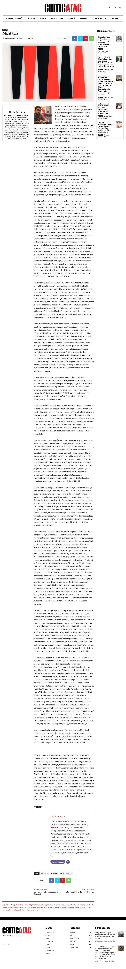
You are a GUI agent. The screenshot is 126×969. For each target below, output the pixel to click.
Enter (5, 30)
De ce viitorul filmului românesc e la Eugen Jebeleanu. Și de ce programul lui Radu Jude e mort (106, 62)
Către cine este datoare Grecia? (80, 892)
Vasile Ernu (98, 941)
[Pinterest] (85, 38)
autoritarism (45, 873)
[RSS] (115, 7)
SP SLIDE (69, 873)
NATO (61, 873)
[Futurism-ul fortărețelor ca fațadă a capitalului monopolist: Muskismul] (119, 106)
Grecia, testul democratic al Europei (46, 893)
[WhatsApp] (91, 38)
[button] (120, 8)
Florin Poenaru (10, 38)
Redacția (107, 135)
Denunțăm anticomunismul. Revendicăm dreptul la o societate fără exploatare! (105, 127)
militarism (54, 873)
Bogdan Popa (108, 70)
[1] (83, 345)
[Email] (68, 862)
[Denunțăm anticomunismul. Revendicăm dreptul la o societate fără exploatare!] (119, 124)
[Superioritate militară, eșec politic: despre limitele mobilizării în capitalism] (119, 39)
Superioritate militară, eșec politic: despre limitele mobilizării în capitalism (104, 42)
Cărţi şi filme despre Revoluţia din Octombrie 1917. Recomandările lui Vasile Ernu (105, 935)
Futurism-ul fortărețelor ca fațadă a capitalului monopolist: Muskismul (104, 109)
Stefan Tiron (108, 116)
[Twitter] (80, 38)
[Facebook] (110, 7)
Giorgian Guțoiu (103, 51)
